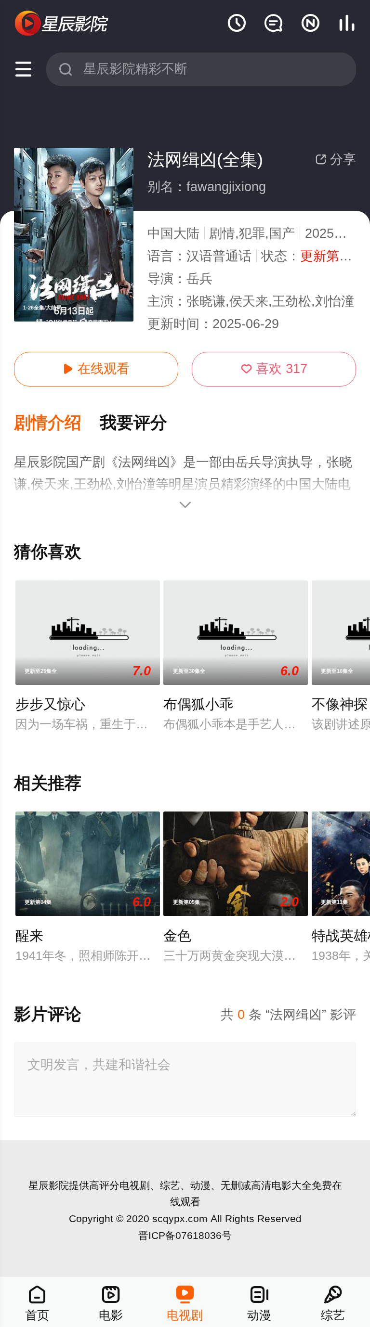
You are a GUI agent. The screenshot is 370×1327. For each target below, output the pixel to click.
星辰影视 (62, 24)
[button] (57, 423)
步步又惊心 (50, 704)
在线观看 (96, 368)
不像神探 (340, 704)
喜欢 (274, 368)
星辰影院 (48, 1185)
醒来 (29, 935)
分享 (335, 159)
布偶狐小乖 (198, 704)
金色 (177, 935)
